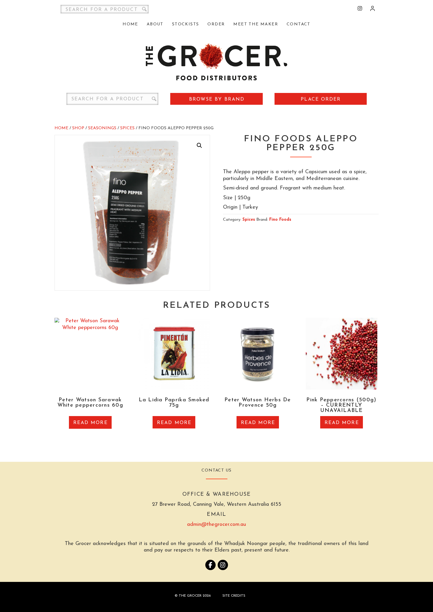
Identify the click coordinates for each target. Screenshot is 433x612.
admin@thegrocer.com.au (216, 524)
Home (61, 128)
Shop (78, 128)
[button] (199, 145)
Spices (127, 128)
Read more (90, 422)
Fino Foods (280, 219)
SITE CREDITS (233, 596)
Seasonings (102, 128)
